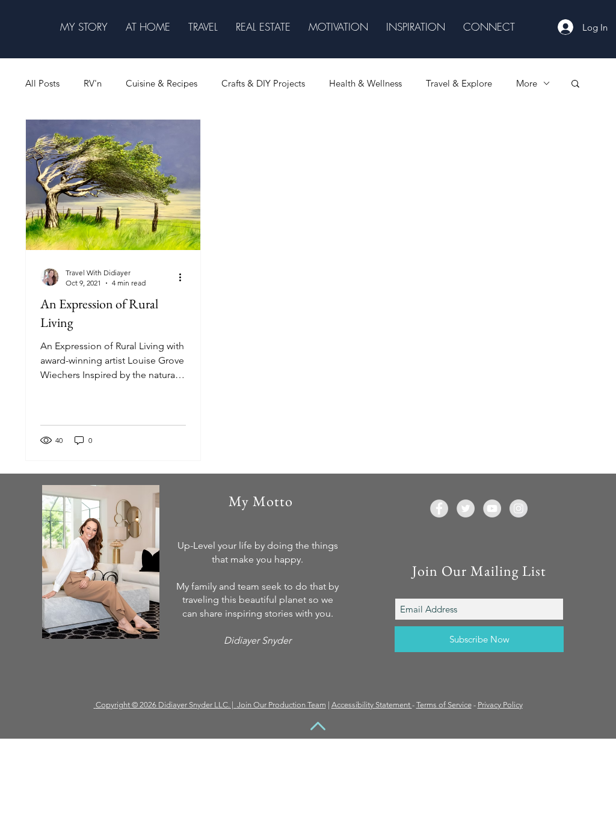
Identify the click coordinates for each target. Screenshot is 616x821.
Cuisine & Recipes (161, 83)
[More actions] (184, 277)
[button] (84, 26)
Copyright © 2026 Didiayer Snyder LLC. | (166, 704)
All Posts (42, 83)
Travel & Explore (459, 83)
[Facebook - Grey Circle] (439, 508)
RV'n (93, 83)
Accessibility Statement (371, 704)
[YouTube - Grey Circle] (492, 508)
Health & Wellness (365, 83)
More (526, 83)
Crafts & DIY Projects (263, 83)
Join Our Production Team (281, 704)
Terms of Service (444, 704)
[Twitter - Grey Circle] (466, 508)
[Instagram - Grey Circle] (519, 508)
